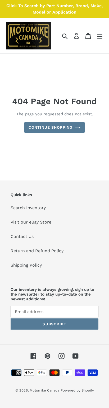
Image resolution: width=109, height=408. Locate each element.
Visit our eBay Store (31, 222)
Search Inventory (28, 207)
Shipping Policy (26, 265)
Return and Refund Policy (37, 250)
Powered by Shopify (77, 390)
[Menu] (100, 36)
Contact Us (22, 236)
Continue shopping (50, 127)
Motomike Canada (44, 390)
